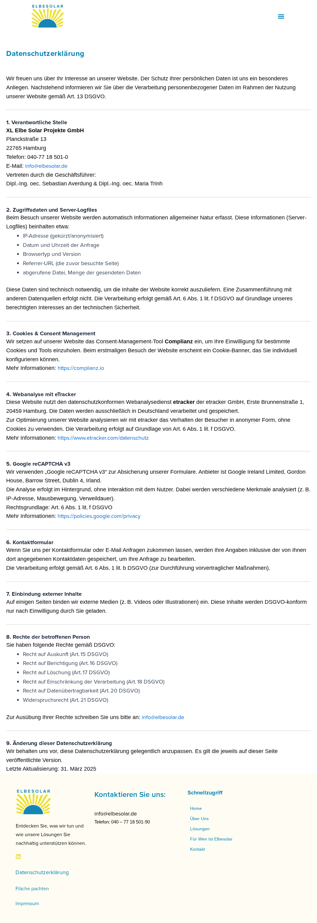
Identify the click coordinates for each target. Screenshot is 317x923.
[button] (281, 16)
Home (196, 808)
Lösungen (200, 828)
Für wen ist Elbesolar (211, 838)
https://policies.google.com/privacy (99, 516)
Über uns (199, 818)
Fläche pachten (32, 888)
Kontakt (197, 849)
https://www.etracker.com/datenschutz (103, 438)
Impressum (27, 903)
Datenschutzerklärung (42, 872)
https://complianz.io (81, 368)
